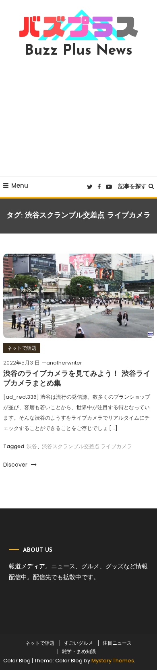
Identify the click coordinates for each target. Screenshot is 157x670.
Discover (16, 465)
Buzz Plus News (78, 51)
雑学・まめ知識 (79, 651)
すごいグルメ (78, 643)
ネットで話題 (21, 347)
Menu (19, 185)
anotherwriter (64, 363)
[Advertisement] (78, 117)
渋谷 (32, 446)
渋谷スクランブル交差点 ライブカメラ (87, 446)
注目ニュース (117, 643)
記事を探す (132, 186)
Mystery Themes (112, 660)
